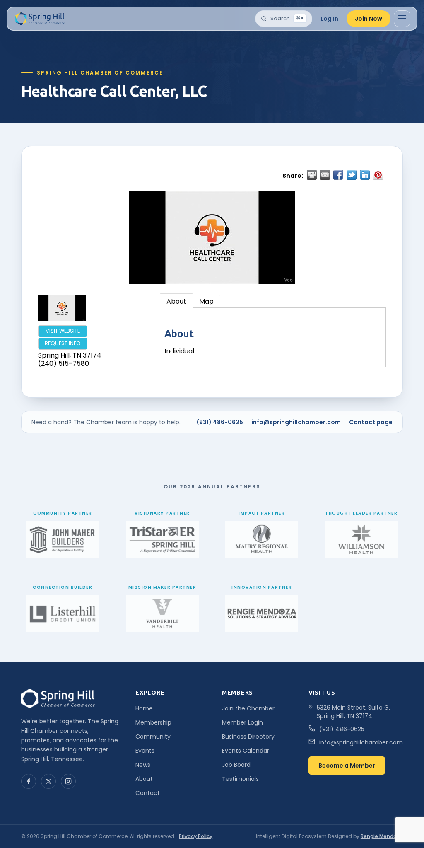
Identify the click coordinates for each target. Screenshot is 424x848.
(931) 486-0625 (220, 422)
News (142, 765)
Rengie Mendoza (382, 836)
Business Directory (248, 736)
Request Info (63, 343)
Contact (147, 793)
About (176, 301)
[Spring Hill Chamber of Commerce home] (39, 18)
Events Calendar (245, 751)
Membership (153, 722)
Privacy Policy (195, 836)
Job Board (236, 765)
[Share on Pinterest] (378, 175)
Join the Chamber (248, 708)
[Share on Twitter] (352, 175)
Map (206, 301)
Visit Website (63, 330)
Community (153, 736)
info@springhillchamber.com (296, 422)
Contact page (371, 422)
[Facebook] (28, 781)
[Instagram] (68, 781)
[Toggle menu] (402, 18)
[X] (48, 781)
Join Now (368, 18)
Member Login (242, 722)
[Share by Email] (325, 175)
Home (144, 708)
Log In (329, 18)
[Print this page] (312, 175)
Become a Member (346, 765)
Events (144, 751)
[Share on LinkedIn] (365, 175)
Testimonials (240, 779)
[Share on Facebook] (338, 175)
